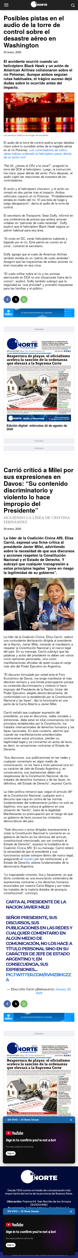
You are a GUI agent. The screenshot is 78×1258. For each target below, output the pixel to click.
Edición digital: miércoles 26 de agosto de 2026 (37, 427)
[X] (15, 299)
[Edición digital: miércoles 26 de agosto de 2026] (39, 380)
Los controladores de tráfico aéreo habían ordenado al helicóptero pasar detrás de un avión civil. (38, 153)
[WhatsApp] (24, 299)
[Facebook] (7, 299)
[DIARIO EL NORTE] (39, 4)
